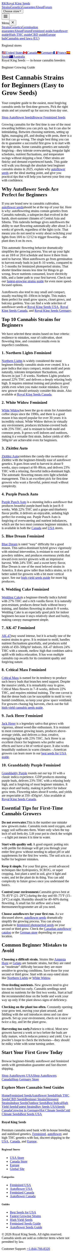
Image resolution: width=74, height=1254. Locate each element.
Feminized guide (42, 31)
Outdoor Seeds (37, 1103)
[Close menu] (12, 22)
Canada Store (18, 1161)
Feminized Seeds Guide (25, 1223)
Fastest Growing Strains (25, 1216)
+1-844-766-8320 (38, 1248)
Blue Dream (9, 544)
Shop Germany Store (25, 1079)
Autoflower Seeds (43, 1095)
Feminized (39, 1134)
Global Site (17, 1169)
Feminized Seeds (21, 1095)
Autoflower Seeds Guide (26, 1227)
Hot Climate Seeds (51, 1110)
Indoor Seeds (19, 1103)
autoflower (54, 1134)
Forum (47, 7)
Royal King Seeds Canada (34, 394)
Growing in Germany (25, 1110)
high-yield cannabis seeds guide (22, 707)
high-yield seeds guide (35, 577)
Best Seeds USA (31, 1114)
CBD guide (38, 34)
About (39, 7)
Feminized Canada (22, 1192)
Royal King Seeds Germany (53, 310)
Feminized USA (20, 1185)
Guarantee (28, 7)
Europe (32, 1141)
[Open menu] (5, 16)
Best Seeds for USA (23, 1212)
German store (28, 932)
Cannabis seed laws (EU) (23, 38)
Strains (6, 7)
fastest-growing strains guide (25, 281)
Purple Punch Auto (14, 502)
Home (6, 1095)
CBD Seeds (17, 1099)
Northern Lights (12, 361)
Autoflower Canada (23, 1196)
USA (51, 528)
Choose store (11, 11)
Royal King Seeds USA (43, 307)
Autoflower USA (21, 1188)
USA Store (17, 1157)
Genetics (16, 7)
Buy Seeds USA (46, 1106)
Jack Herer (9, 723)
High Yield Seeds (21, 1220)
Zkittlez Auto (10, 456)
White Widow (11, 410)
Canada (36, 528)
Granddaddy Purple (14, 773)
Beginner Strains (35, 1099)
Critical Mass (10, 678)
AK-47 (6, 636)
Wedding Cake (11, 597)
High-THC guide (20, 34)
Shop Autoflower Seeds (17, 117)
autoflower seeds (12, 207)
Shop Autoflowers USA (17, 1075)
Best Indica (54, 1103)
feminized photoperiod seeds (35, 925)
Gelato (17, 963)
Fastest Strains (26, 1106)
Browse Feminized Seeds (48, 117)
